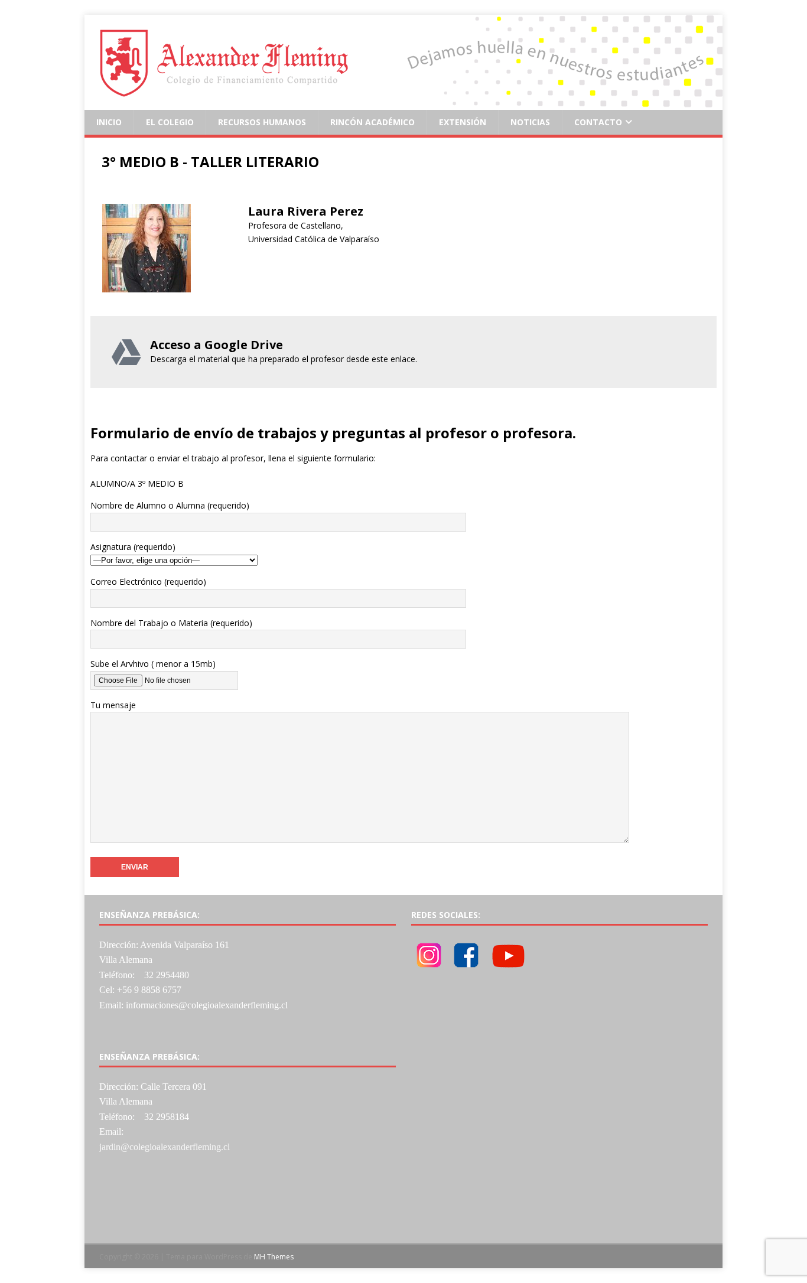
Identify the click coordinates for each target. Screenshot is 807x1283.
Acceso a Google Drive (216, 345)
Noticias (530, 122)
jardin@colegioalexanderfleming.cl (164, 1147)
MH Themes (274, 1257)
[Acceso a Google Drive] (126, 352)
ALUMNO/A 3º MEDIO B (137, 483)
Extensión (462, 122)
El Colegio (170, 122)
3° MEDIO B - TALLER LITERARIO (210, 161)
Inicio (109, 122)
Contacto (598, 122)
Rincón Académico (372, 122)
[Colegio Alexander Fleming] (403, 103)
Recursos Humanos (262, 122)
